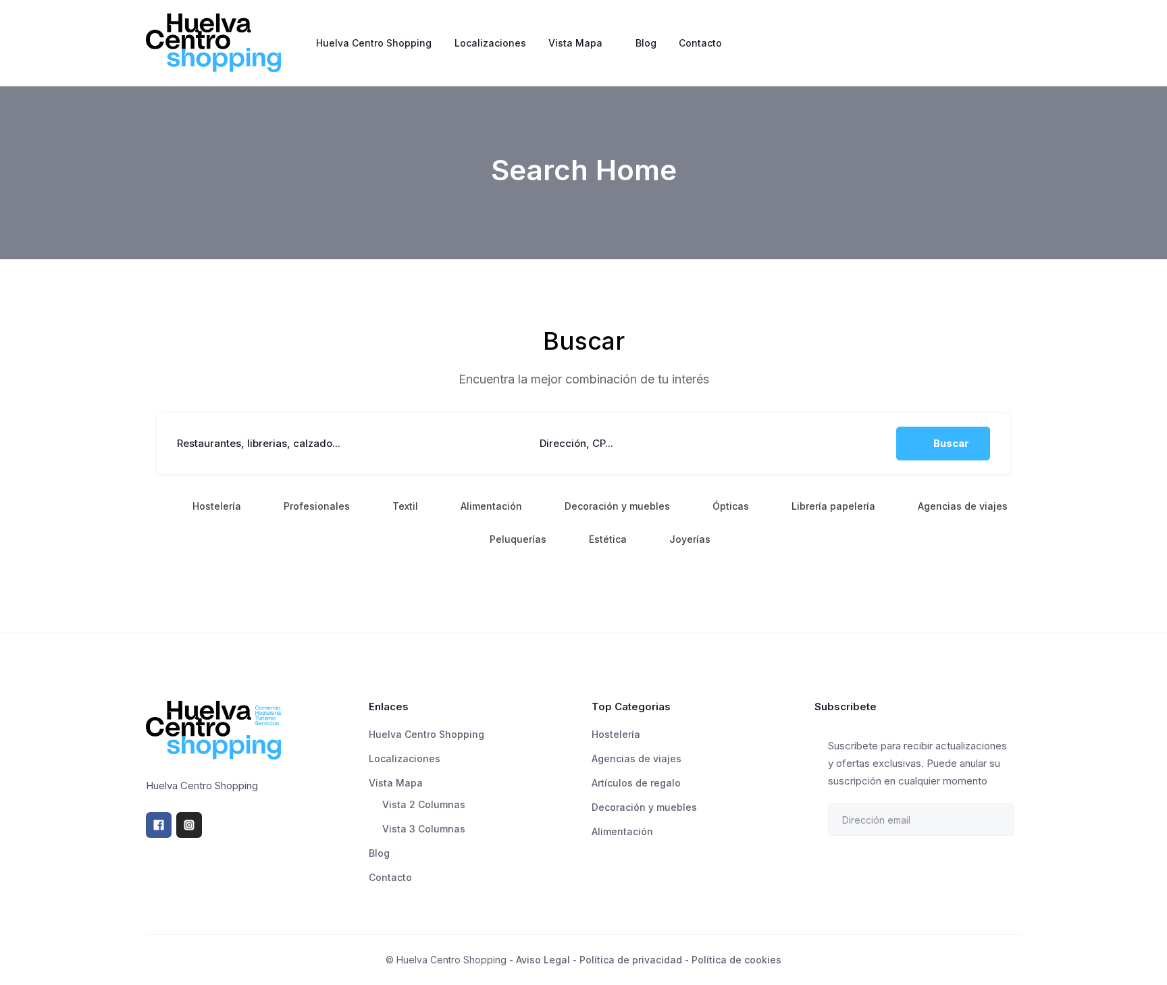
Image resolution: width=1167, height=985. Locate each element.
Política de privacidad (630, 959)
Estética (608, 539)
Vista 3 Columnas (423, 828)
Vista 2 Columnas (423, 804)
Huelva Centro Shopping (374, 43)
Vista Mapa (575, 43)
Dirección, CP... (576, 443)
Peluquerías (518, 539)
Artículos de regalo (636, 783)
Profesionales (317, 506)
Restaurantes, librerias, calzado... (258, 443)
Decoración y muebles (617, 506)
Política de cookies (736, 959)
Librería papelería (833, 506)
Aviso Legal (543, 959)
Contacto (700, 43)
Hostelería (216, 506)
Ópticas (730, 506)
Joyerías (689, 539)
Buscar (951, 443)
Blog (646, 43)
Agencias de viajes (963, 506)
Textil (405, 506)
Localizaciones (490, 43)
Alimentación (491, 506)
